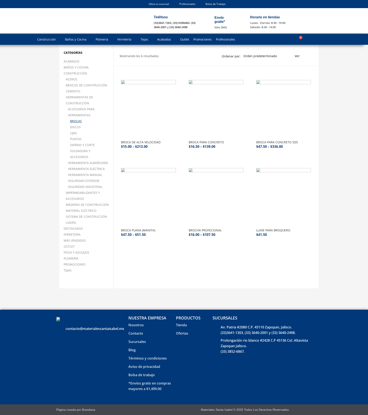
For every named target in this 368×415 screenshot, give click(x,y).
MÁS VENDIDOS (75, 240)
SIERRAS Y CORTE (82, 145)
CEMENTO (73, 91)
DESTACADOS (73, 228)
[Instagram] (306, 409)
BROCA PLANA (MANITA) (138, 230)
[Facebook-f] (298, 409)
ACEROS (71, 79)
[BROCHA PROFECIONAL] (216, 195)
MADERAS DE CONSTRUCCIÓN (87, 205)
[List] (310, 56)
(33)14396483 (181, 23)
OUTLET (69, 246)
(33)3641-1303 (162, 23)
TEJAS (68, 270)
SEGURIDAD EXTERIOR (83, 181)
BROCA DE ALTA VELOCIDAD (141, 142)
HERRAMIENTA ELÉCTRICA (86, 169)
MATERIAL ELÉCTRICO (81, 211)
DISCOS (75, 127)
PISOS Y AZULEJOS (76, 252)
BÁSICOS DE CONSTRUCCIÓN (86, 85)
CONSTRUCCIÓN (75, 73)
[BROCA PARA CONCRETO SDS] (283, 107)
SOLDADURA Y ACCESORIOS (80, 154)
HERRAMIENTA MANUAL (85, 175)
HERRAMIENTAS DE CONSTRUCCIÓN (79, 100)
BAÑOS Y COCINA (76, 67)
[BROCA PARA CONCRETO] (216, 107)
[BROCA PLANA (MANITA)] (148, 195)
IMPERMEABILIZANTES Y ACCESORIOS (83, 196)
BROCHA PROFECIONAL (205, 230)
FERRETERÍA (72, 234)
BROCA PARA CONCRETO (206, 142)
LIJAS (73, 133)
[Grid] (304, 56)
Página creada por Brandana (75, 409)
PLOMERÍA (71, 258)
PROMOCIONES (75, 264)
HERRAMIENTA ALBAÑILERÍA (88, 163)
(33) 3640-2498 (178, 27)
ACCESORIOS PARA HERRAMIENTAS (81, 112)
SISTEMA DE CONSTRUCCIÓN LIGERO (86, 220)
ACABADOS (71, 61)
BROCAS (76, 121)
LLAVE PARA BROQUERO (273, 230)
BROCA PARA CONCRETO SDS (277, 142)
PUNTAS (76, 139)
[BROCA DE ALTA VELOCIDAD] (148, 107)
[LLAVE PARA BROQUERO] (283, 195)
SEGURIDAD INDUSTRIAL (85, 187)
